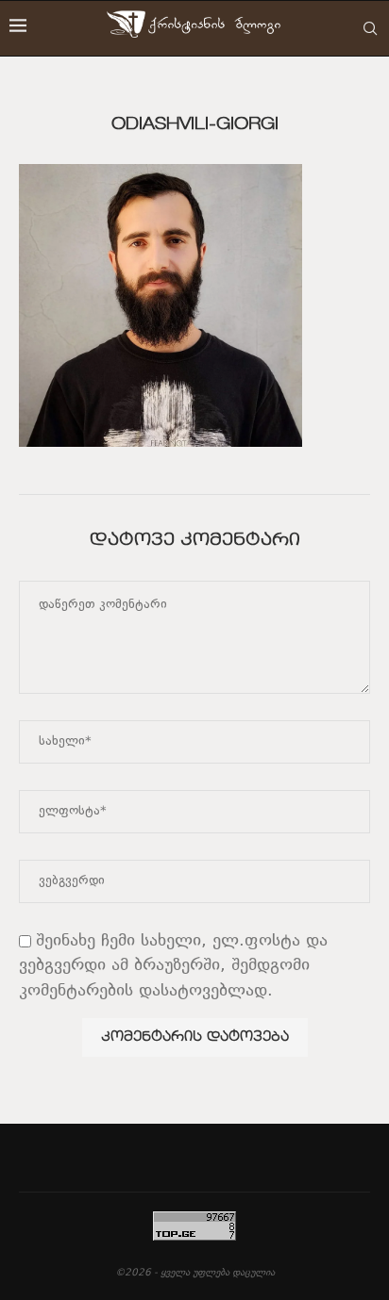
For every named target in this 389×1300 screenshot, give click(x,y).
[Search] (370, 28)
